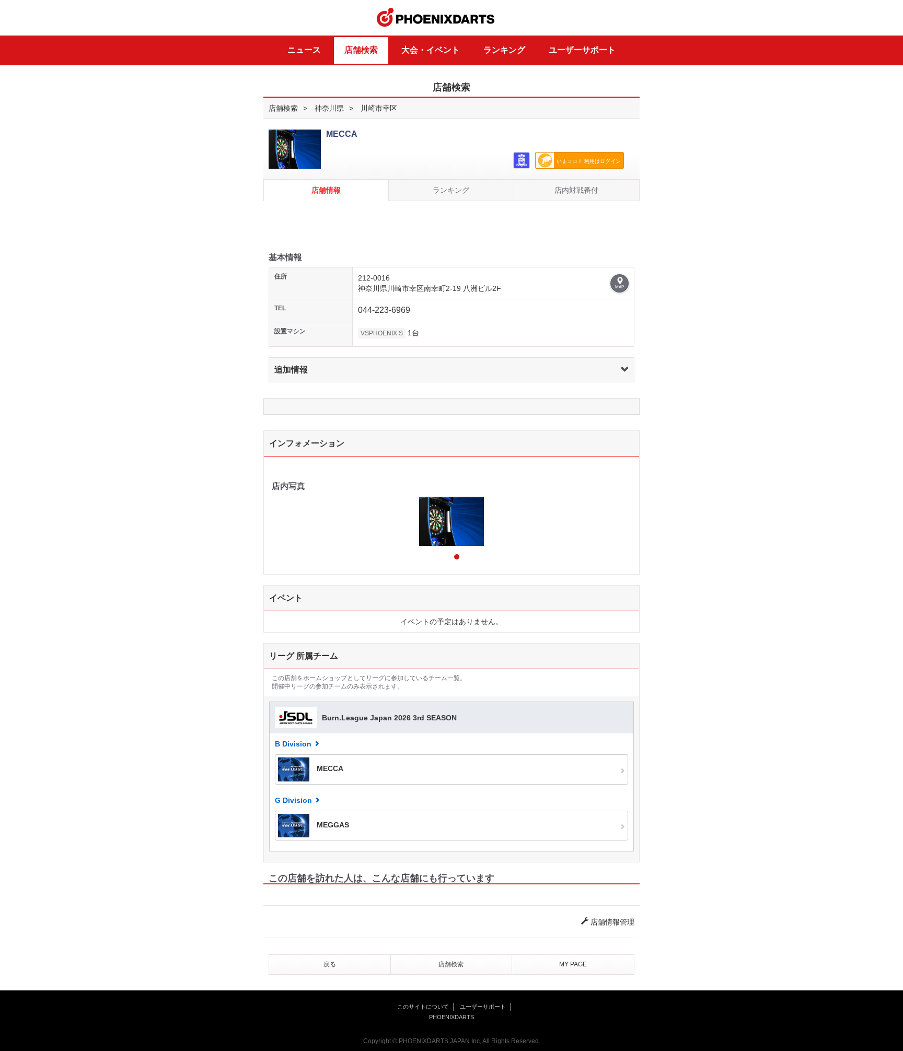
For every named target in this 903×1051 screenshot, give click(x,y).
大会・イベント (430, 49)
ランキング (504, 49)
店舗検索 (361, 49)
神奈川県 (329, 108)
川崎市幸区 (379, 108)
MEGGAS (332, 825)
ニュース (304, 49)
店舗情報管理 (611, 922)
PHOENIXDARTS (436, 18)
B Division (293, 744)
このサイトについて (423, 1006)
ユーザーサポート (582, 49)
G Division (293, 800)
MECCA (329, 769)
